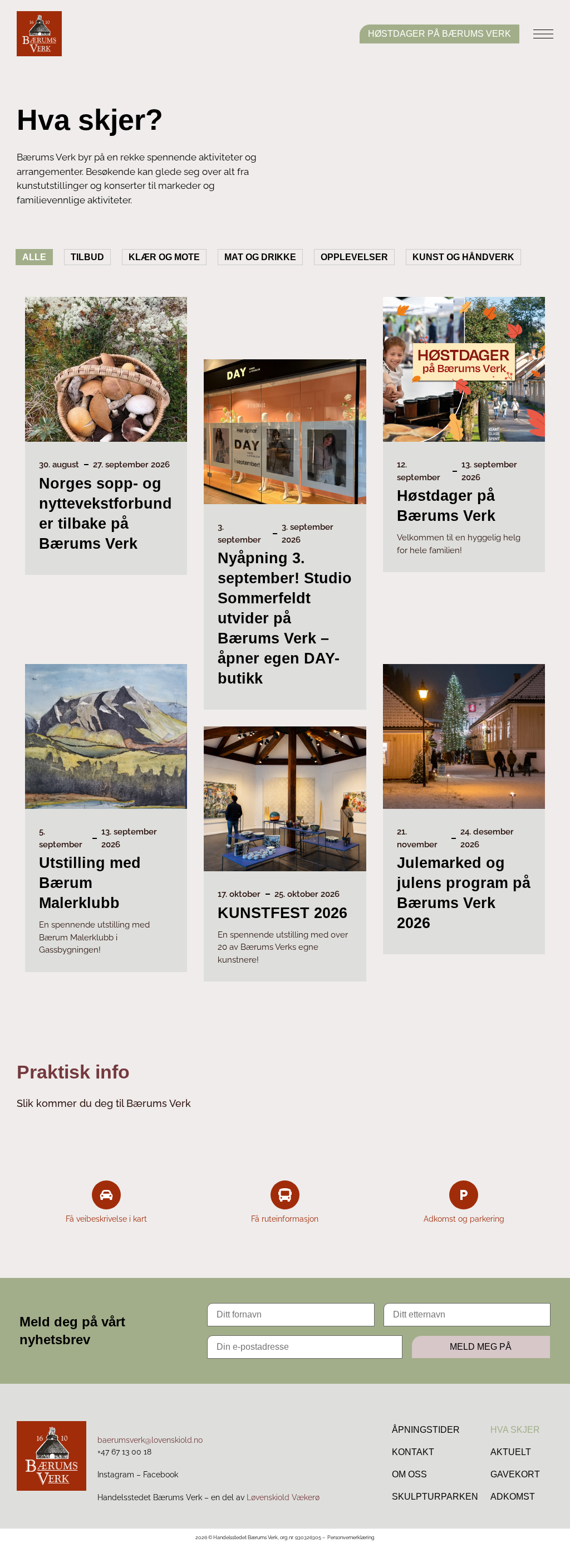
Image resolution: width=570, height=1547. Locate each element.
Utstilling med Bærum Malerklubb (90, 883)
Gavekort (515, 1474)
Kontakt (413, 1452)
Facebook (160, 1474)
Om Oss (409, 1474)
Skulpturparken (435, 1496)
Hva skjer (515, 1429)
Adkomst (512, 1496)
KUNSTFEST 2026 (282, 913)
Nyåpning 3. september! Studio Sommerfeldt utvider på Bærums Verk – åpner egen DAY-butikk (285, 618)
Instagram (115, 1474)
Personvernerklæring (351, 1537)
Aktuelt (510, 1452)
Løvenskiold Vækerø (283, 1497)
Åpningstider (426, 1429)
